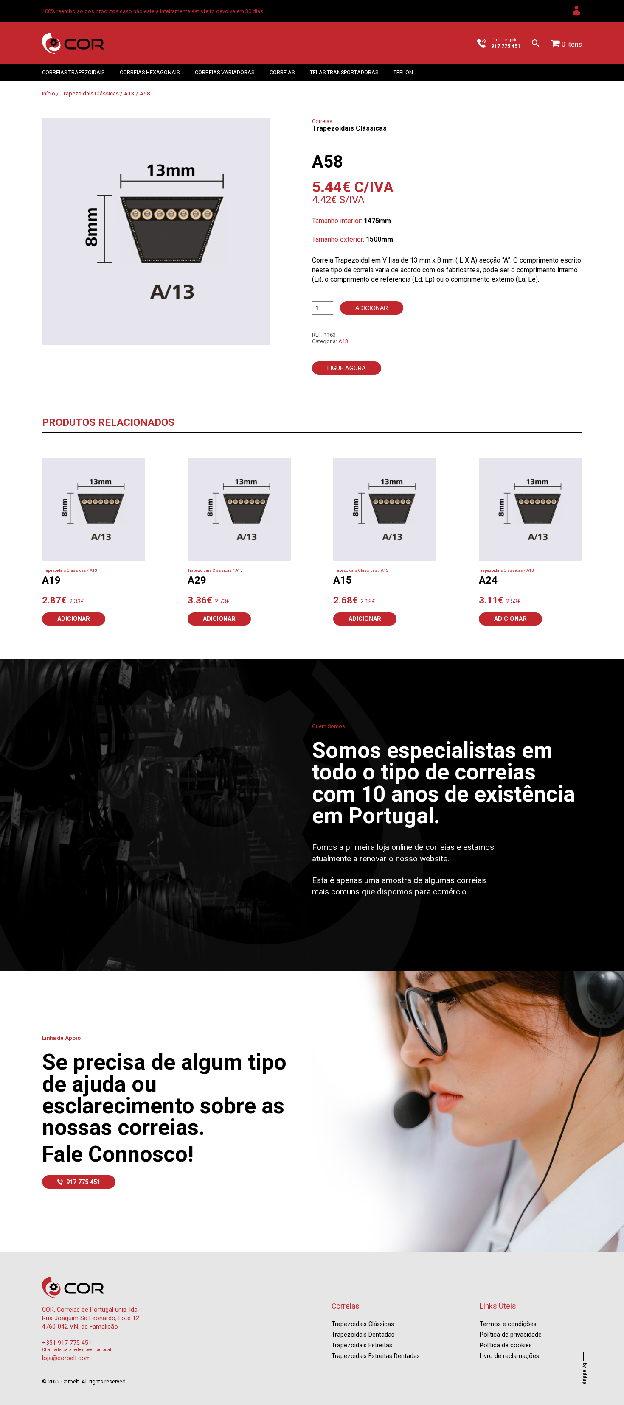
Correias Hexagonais (150, 72)
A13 (129, 93)
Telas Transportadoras (344, 72)
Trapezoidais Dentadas (363, 1334)
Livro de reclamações (509, 1356)
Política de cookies (506, 1345)
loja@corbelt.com (66, 1358)
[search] (536, 43)
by (584, 1373)
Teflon (403, 72)
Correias (282, 72)
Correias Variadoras (224, 72)
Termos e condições (508, 1324)
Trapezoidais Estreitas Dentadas (376, 1356)
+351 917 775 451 (67, 1342)
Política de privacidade (511, 1334)
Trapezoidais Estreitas (362, 1345)
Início (48, 93)
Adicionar (371, 307)
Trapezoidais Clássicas (89, 93)
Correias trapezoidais (73, 72)
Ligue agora (346, 368)
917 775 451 (83, 1182)
